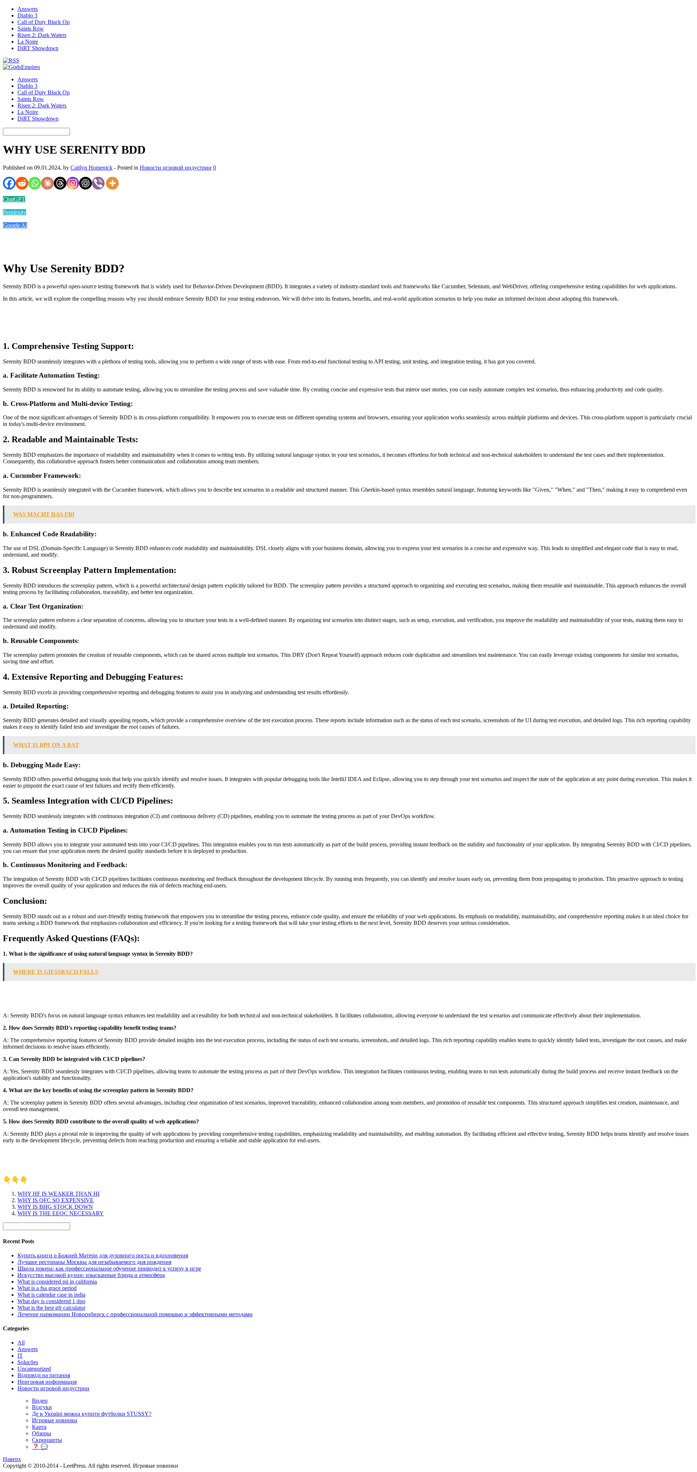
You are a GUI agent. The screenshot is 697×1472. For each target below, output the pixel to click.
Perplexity (14, 212)
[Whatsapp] (34, 183)
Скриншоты (47, 1440)
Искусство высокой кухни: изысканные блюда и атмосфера (91, 1275)
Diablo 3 (27, 15)
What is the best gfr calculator (51, 1308)
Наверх (12, 1459)
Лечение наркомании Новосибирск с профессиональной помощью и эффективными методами (135, 1314)
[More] (112, 183)
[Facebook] (9, 183)
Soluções (27, 1362)
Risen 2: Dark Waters (41, 35)
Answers (27, 9)
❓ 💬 (40, 1447)
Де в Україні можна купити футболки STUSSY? (91, 1414)
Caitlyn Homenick (91, 167)
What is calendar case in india (51, 1295)
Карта (39, 1427)
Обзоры (41, 1433)
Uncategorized (34, 1369)
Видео (40, 1401)
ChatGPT (14, 199)
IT (20, 1356)
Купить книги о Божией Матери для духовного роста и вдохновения (102, 1255)
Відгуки (42, 1407)
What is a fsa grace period (47, 1288)
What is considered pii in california (57, 1281)
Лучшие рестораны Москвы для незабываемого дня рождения (94, 1262)
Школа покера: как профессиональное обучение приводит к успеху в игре (109, 1268)
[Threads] (60, 183)
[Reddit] (22, 183)
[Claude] (47, 183)
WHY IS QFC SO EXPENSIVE (55, 1200)
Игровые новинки (54, 1420)
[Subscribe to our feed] (11, 60)
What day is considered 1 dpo (51, 1301)
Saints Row (30, 28)
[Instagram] (72, 183)
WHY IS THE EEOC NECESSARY (60, 1213)
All (21, 1342)
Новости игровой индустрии (176, 167)
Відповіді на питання (43, 1375)
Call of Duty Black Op (43, 22)
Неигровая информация (47, 1382)
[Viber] (98, 183)
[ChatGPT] (85, 183)
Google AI (15, 225)
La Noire (27, 41)
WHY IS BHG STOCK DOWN (55, 1207)
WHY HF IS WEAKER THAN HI (58, 1194)
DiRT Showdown (37, 48)
